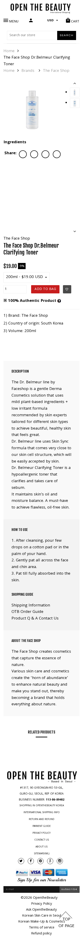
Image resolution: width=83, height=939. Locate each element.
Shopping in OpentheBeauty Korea (41, 806)
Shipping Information (31, 605)
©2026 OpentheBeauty (39, 898)
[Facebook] (31, 861)
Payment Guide (42, 826)
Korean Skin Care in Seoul (41, 916)
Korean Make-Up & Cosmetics (41, 922)
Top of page (66, 923)
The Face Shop (56, 71)
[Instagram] (60, 861)
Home (9, 51)
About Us (41, 847)
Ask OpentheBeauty (41, 910)
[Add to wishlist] (67, 289)
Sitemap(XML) (41, 854)
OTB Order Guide (27, 612)
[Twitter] (21, 861)
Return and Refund (41, 819)
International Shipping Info (42, 813)
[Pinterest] (40, 861)
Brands (27, 71)
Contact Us (41, 840)
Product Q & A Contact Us (35, 618)
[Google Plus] (50, 861)
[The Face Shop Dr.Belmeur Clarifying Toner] (33, 109)
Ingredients (14, 142)
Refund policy (41, 934)
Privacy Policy (41, 833)
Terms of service (41, 928)
